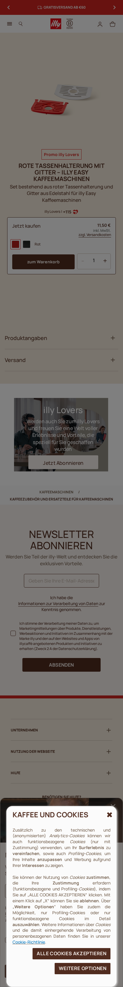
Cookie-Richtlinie (29, 942)
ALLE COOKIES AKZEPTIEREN (71, 953)
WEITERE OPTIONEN (83, 968)
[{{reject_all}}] (109, 815)
